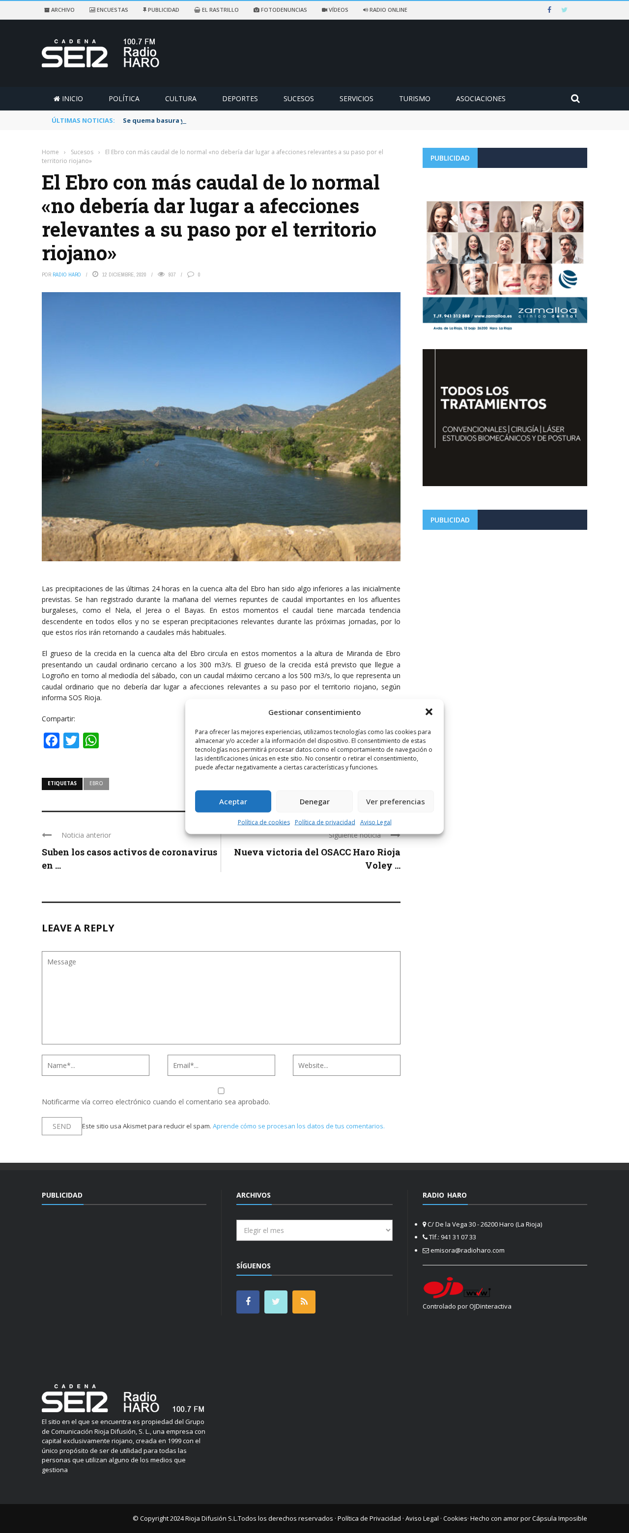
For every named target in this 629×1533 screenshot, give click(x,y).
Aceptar (233, 801)
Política (124, 98)
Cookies (455, 1518)
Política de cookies (264, 822)
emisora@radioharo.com (467, 1250)
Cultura (181, 98)
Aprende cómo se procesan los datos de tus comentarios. (299, 1126)
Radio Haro (67, 274)
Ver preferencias (395, 801)
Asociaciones (481, 98)
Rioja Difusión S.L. (211, 1518)
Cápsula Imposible (559, 1518)
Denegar (315, 801)
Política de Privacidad (369, 1518)
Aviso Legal (376, 822)
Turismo (414, 98)
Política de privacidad (325, 822)
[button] (429, 712)
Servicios (356, 98)
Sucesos (299, 98)
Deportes (240, 98)
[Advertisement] (505, 606)
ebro (96, 783)
